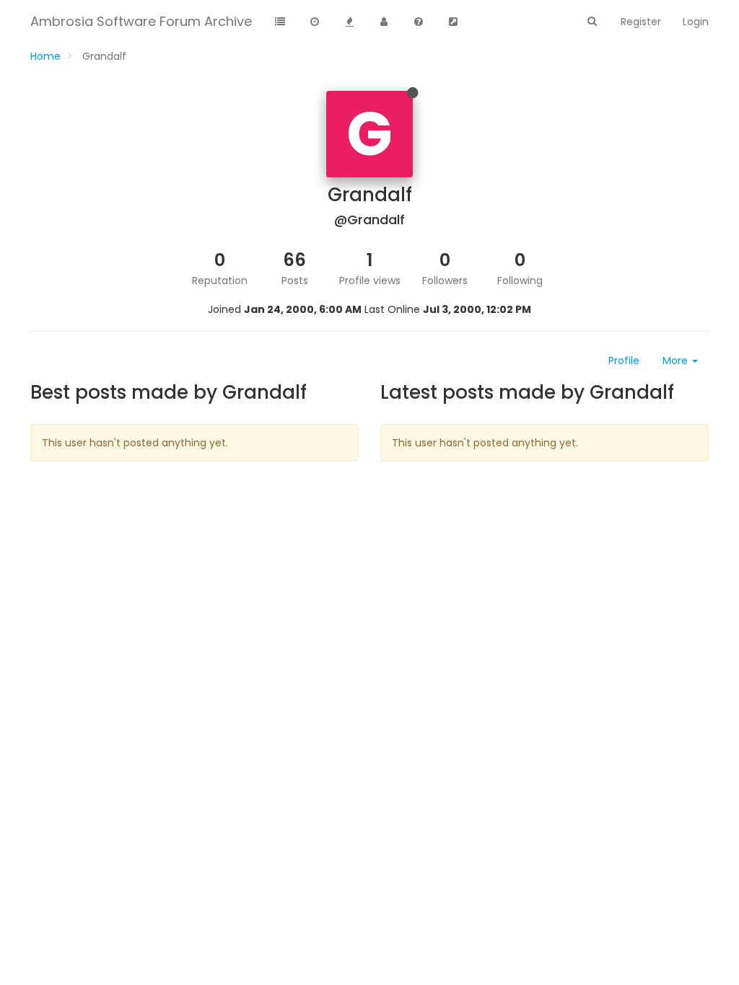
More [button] (677, 360)
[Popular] (349, 22)
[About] (418, 22)
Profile (623, 360)
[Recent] (314, 22)
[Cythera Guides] (453, 22)
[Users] (384, 22)
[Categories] (280, 22)
